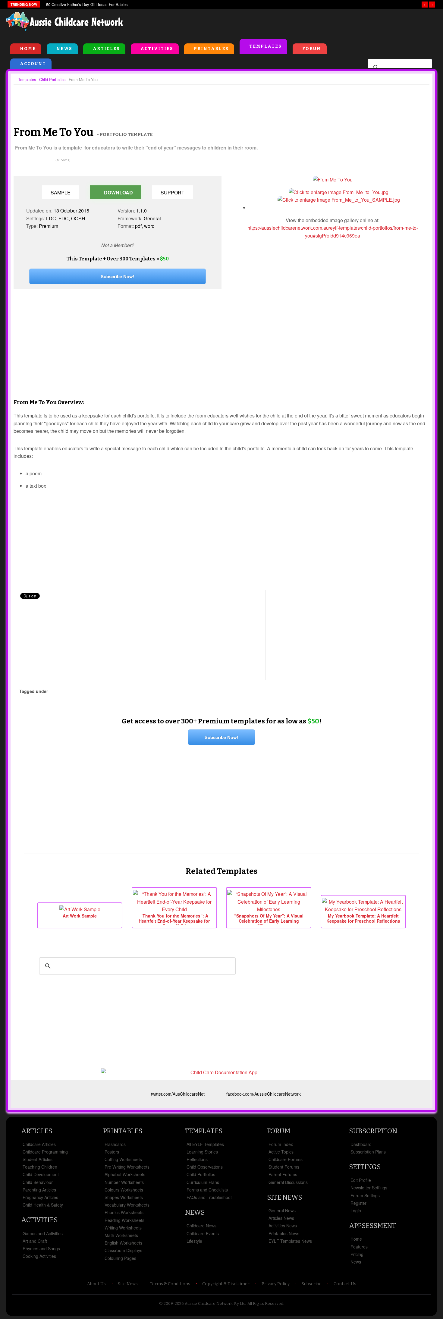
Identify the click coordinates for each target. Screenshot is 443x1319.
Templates (265, 46)
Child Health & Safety (43, 1205)
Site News (284, 1197)
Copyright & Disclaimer (226, 1283)
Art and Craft (35, 1241)
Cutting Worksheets (123, 1159)
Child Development (41, 1174)
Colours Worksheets (124, 1190)
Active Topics (281, 1152)
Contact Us (345, 1283)
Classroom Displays (123, 1250)
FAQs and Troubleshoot (209, 1197)
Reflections (197, 1159)
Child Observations (205, 1167)
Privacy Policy (276, 1283)
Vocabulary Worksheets (127, 1205)
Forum (311, 48)
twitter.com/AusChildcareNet (178, 1094)
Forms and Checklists (207, 1190)
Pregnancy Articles (40, 1197)
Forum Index (281, 1144)
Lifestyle (194, 1241)
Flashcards (115, 1144)
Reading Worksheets (124, 1220)
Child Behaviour (38, 1182)
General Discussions (288, 1182)
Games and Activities (43, 1233)
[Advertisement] (300, 23)
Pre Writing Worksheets (127, 1167)
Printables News (284, 1233)
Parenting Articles (39, 1190)
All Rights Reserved (265, 1303)
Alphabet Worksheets (125, 1174)
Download (118, 192)
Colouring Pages (120, 1258)
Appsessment (372, 1226)
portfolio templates (73, 691)
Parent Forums (283, 1174)
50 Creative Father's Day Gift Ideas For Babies (87, 4)
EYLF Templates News (290, 1241)
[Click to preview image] (333, 179)
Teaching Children (40, 1167)
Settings (365, 1167)
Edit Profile (360, 1180)
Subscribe (312, 1283)
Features (359, 1247)
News (64, 48)
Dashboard (361, 1144)
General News (282, 1210)
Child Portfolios (201, 1174)
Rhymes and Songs (41, 1248)
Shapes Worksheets (124, 1197)
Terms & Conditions (170, 1283)
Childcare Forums (286, 1159)
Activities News (283, 1226)
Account (33, 63)
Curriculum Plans (203, 1182)
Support (172, 192)
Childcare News (201, 1226)
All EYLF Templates (205, 1144)
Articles (106, 48)
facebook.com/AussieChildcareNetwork (263, 1094)
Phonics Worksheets (124, 1212)
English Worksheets (123, 1243)
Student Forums (284, 1167)
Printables (211, 48)
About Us (96, 1283)
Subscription (373, 1131)
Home (28, 48)
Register (358, 1203)
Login (355, 1210)
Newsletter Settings (368, 1188)
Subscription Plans (368, 1152)
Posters (112, 1152)
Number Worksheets (124, 1182)
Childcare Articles (39, 1144)
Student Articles (37, 1159)
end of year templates (116, 691)
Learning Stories (202, 1152)
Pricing (356, 1254)
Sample (61, 192)
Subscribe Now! (117, 276)
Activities (156, 48)
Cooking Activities (39, 1256)
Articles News (281, 1218)
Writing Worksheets (123, 1228)
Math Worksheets (121, 1235)
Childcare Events (203, 1233)
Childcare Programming (45, 1152)
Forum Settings (365, 1195)
